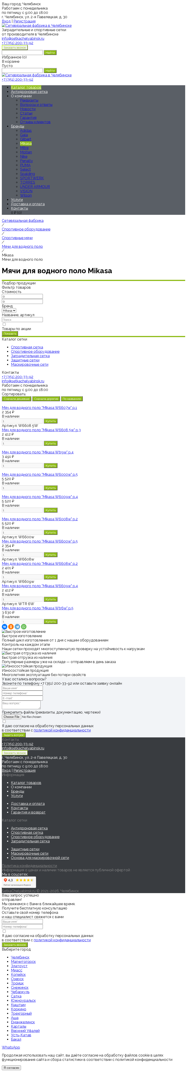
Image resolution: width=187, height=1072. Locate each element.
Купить (51, 421)
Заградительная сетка (30, 841)
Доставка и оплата (28, 204)
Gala (24, 135)
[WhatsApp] (23, 626)
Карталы (18, 1026)
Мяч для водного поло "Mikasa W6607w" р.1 (39, 408)
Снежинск (20, 987)
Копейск (18, 974)
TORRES (27, 182)
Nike (23, 156)
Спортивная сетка (27, 832)
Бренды (17, 126)
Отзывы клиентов (35, 122)
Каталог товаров (26, 87)
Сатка (16, 996)
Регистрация (24, 21)
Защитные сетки (25, 849)
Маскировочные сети (29, 853)
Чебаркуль (20, 992)
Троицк (17, 983)
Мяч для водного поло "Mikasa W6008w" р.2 (40, 519)
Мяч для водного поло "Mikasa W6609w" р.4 (40, 586)
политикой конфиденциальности (62, 730)
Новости (28, 109)
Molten (26, 152)
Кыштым (18, 1005)
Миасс (16, 970)
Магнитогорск (23, 961)
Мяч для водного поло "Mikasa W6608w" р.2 (40, 563)
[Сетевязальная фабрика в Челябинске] (37, 25)
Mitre (24, 148)
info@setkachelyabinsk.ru (23, 381)
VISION (26, 191)
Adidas (26, 130)
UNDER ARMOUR (35, 187)
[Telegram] (17, 626)
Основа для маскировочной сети (40, 858)
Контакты (19, 208)
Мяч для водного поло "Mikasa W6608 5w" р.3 (41, 430)
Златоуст (19, 966)
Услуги (17, 200)
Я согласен (11, 1067)
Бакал (16, 1039)
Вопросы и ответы (36, 105)
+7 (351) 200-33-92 (17, 43)
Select (25, 169)
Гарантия (28, 117)
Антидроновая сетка (29, 92)
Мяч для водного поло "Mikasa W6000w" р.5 (40, 474)
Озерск (17, 979)
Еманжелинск (23, 1022)
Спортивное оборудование (35, 837)
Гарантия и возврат (28, 812)
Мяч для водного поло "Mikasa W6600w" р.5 (40, 541)
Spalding (27, 174)
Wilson (26, 195)
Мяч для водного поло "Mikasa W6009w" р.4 (40, 497)
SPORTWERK (32, 178)
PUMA (25, 165)
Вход (6, 21)
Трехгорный (21, 1013)
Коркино (18, 1009)
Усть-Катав (21, 1035)
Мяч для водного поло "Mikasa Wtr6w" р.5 (37, 608)
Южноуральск (23, 1000)
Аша (14, 1018)
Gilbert (25, 139)
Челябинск (20, 957)
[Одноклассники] (11, 626)
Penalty (26, 161)
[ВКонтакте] (4, 626)
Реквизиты (29, 100)
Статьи (26, 113)
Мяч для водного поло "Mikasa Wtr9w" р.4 (38, 452)
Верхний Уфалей (25, 1031)
